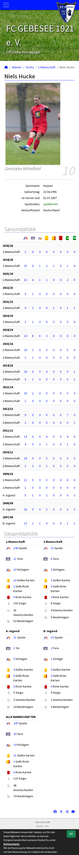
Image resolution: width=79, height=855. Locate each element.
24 (25, 350)
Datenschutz (12, 844)
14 (25, 336)
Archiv (30, 67)
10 (14, 569)
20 (25, 393)
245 (15, 723)
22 (25, 480)
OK (71, 834)
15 (25, 266)
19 (25, 458)
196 (15, 548)
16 (25, 509)
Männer (17, 67)
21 (14, 559)
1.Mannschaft (46, 67)
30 (14, 734)
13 (25, 280)
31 (14, 755)
